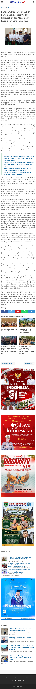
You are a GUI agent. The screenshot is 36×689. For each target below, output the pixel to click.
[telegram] (31, 311)
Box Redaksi (16, 678)
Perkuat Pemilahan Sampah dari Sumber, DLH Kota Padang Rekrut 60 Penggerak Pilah (19, 558)
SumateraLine (20, 686)
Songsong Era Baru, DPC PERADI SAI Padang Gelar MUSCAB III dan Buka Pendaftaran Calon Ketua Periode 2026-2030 (19, 158)
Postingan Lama (29, 363)
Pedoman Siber (25, 678)
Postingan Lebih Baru (8, 363)
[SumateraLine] (18, 2)
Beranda (8, 678)
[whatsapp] (24, 311)
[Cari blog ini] (34, 2)
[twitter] (11, 311)
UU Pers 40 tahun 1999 (18, 680)
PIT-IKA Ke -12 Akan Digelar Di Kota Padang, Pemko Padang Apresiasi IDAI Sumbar (20, 657)
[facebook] (4, 311)
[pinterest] (18, 311)
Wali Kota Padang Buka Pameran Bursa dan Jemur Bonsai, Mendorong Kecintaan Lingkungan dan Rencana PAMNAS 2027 (19, 565)
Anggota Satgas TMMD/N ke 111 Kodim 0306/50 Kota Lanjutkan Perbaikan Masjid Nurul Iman (21, 647)
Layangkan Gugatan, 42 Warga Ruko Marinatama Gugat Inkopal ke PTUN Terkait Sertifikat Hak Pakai (19, 164)
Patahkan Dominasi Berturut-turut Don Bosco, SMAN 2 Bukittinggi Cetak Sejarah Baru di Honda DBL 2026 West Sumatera (19, 571)
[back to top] (32, 685)
